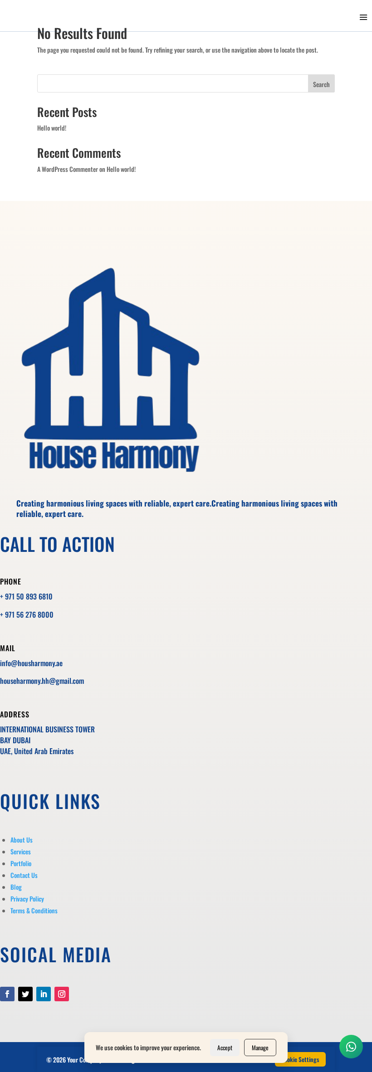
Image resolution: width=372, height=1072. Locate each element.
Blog (16, 887)
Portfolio (20, 863)
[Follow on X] (25, 994)
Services (20, 851)
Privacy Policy (27, 898)
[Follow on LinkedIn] (43, 994)
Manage (260, 1047)
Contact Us (24, 875)
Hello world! (51, 127)
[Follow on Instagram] (61, 994)
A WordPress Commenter (67, 169)
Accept (224, 1047)
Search (321, 84)
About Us (21, 839)
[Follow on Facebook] (7, 994)
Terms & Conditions (34, 910)
